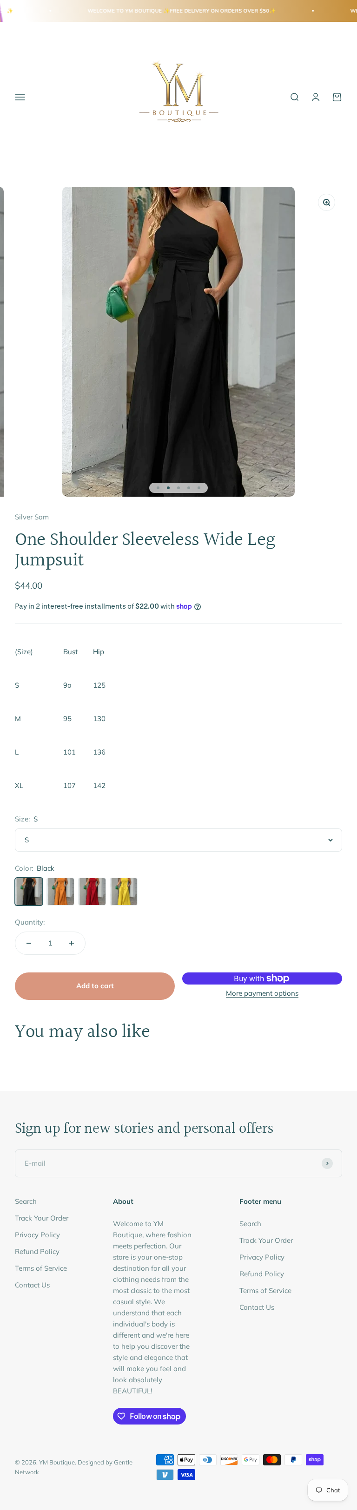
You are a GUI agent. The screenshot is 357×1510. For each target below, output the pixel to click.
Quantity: (30, 922)
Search (26, 1201)
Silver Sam (32, 516)
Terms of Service (41, 1268)
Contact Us (32, 1284)
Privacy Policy (37, 1234)
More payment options (262, 993)
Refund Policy (37, 1251)
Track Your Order (41, 1218)
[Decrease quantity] (28, 943)
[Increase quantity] (71, 943)
